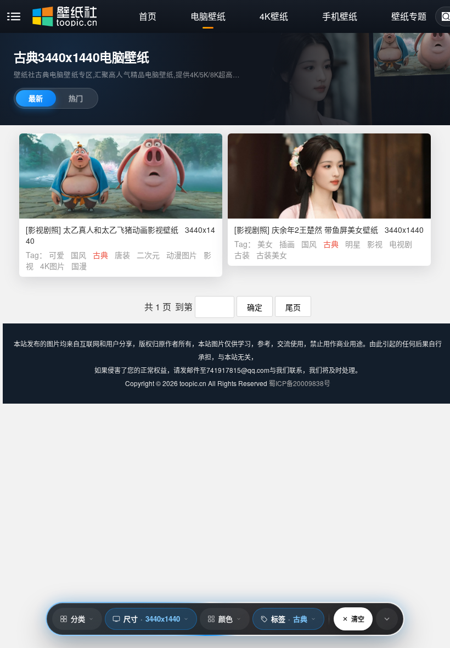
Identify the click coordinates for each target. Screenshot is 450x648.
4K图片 (52, 265)
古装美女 (271, 254)
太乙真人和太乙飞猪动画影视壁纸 (120, 229)
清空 (357, 619)
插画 (287, 243)
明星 (353, 243)
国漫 (79, 265)
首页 (147, 16)
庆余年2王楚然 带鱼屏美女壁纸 (325, 229)
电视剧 (400, 243)
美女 (265, 243)
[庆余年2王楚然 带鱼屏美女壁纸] (329, 176)
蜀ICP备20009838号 (299, 383)
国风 (78, 254)
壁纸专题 (408, 16)
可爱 (56, 254)
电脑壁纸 (208, 16)
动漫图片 (181, 254)
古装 (242, 254)
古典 (100, 254)
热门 (76, 98)
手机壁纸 (339, 16)
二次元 (148, 254)
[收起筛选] (387, 619)
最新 (36, 98)
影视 (375, 243)
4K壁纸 (274, 16)
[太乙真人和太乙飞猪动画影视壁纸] (120, 176)
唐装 (122, 254)
